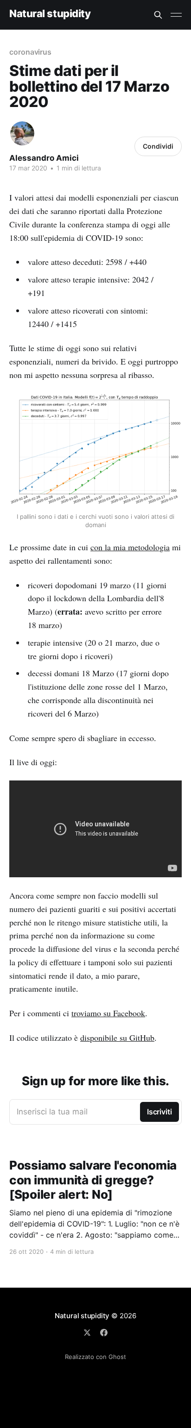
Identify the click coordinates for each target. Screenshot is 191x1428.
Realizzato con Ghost (95, 1356)
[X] (87, 1332)
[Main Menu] (176, 15)
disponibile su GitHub (117, 1037)
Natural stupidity (50, 14)
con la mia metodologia (130, 547)
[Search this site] (158, 14)
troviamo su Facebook (108, 1013)
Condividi (158, 146)
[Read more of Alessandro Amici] (22, 133)
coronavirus (30, 52)
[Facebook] (104, 1332)
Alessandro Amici (44, 158)
